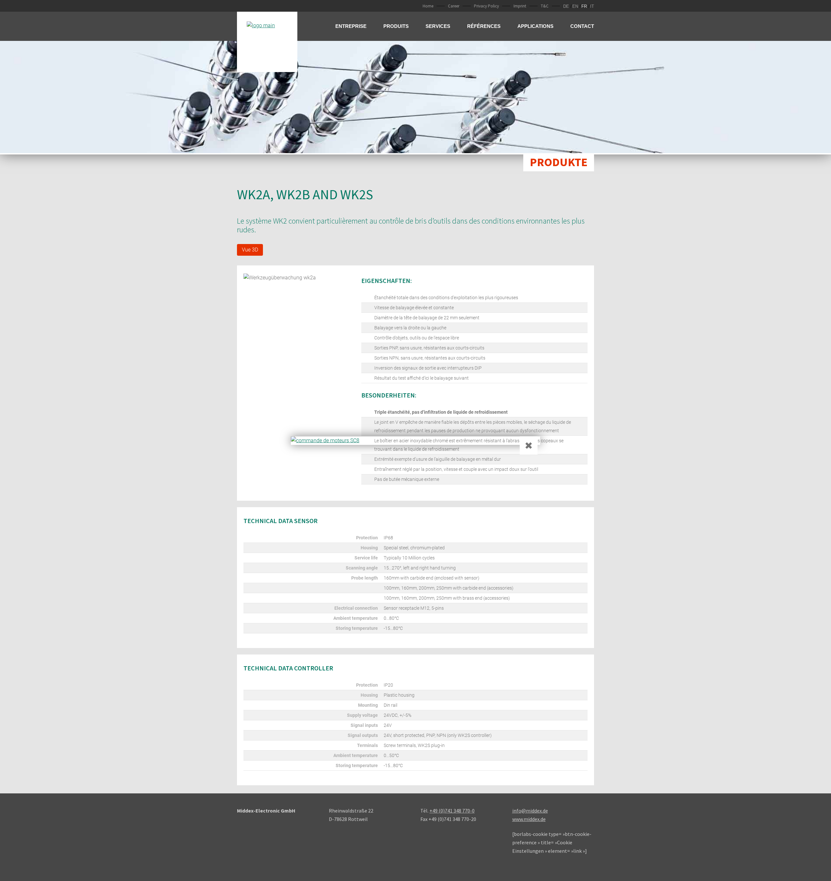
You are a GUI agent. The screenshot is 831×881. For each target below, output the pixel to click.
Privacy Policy (486, 6)
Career (453, 6)
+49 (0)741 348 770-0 (452, 810)
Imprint (520, 6)
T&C (545, 6)
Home (428, 6)
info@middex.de (530, 810)
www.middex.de (529, 819)
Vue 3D (250, 250)
